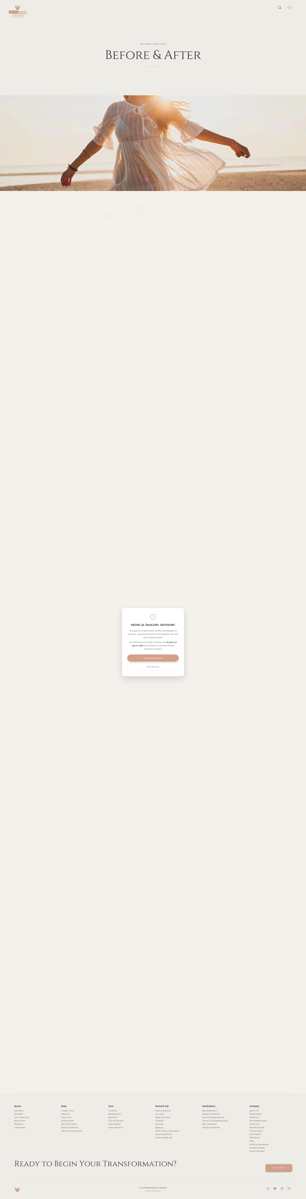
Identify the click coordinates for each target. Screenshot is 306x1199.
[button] (289, 7)
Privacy (148, 1191)
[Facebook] (275, 1179)
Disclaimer (156, 1191)
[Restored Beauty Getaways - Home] (18, 7)
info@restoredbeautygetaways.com (167, 1157)
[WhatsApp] (267, 1179)
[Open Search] (280, 7)
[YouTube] (289, 1179)
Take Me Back (153, 667)
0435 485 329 (158, 1161)
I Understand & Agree (153, 658)
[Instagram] (282, 1179)
